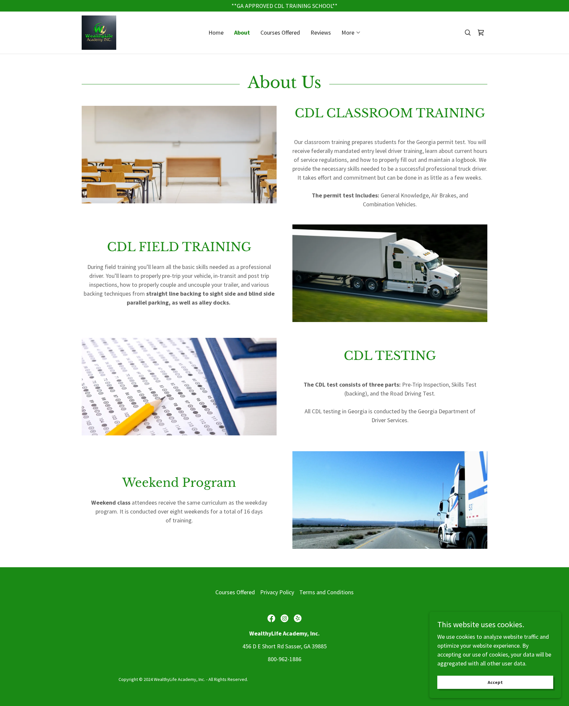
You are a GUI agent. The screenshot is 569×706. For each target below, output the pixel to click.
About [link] (242, 32)
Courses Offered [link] (280, 32)
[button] (351, 33)
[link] (99, 32)
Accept (495, 682)
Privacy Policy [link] (277, 592)
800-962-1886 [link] (284, 659)
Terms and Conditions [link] (326, 592)
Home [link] (216, 32)
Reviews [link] (321, 32)
